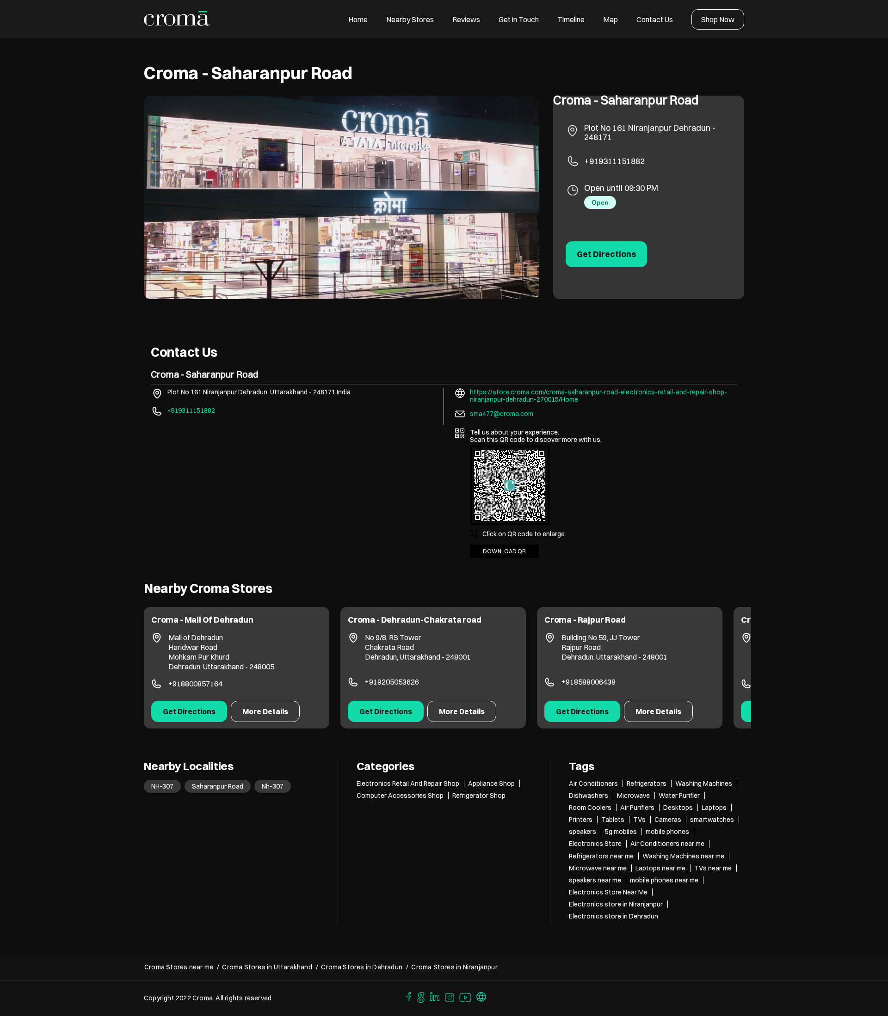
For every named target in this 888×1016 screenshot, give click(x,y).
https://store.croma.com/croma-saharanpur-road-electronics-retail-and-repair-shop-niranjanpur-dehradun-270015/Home (598, 396)
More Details (265, 711)
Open (600, 202)
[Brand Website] (481, 996)
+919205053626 (392, 681)
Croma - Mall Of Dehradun (202, 619)
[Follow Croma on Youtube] (465, 996)
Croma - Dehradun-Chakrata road (414, 619)
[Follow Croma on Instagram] (450, 996)
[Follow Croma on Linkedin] (435, 996)
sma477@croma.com (501, 414)
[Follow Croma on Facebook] (406, 996)
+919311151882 (614, 161)
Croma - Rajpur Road (585, 619)
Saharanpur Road (217, 786)
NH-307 (162, 786)
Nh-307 (273, 786)
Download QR (504, 551)
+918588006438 (588, 681)
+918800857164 (195, 683)
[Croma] (177, 19)
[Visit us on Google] (420, 996)
